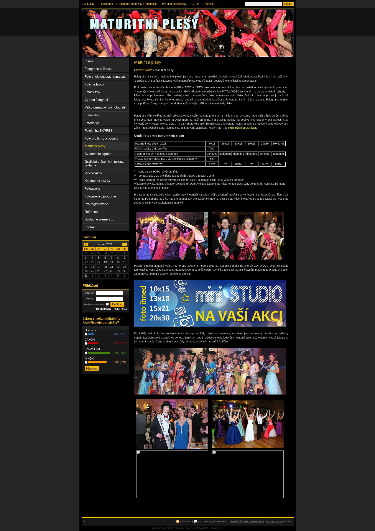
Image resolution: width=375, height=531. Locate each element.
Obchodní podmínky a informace (137, 4)
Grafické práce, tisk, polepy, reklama (104, 163)
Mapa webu (221, 521)
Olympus (90, 330)
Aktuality (89, 4)
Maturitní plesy (95, 146)
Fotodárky (92, 123)
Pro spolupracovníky (174, 4)
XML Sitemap (205, 521)
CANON (90, 339)
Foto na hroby (94, 84)
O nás (89, 61)
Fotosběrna (106, 4)
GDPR (195, 4)
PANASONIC (93, 349)
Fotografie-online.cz (98, 69)
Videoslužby (93, 173)
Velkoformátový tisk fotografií (105, 107)
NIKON (89, 358)
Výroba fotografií (96, 100)
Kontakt (209, 4)
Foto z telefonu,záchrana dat (105, 76)
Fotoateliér (92, 115)
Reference (92, 212)
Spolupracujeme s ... (99, 219)
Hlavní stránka (143, 70)
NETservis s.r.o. (274, 521)
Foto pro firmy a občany (101, 138)
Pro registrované (96, 204)
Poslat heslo (120, 308)
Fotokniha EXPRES (99, 130)
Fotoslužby (92, 92)
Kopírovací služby (97, 180)
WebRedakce (257, 521)
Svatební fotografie (98, 154)
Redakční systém (239, 521)
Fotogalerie (92, 188)
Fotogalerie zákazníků (100, 196)
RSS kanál (185, 521)
